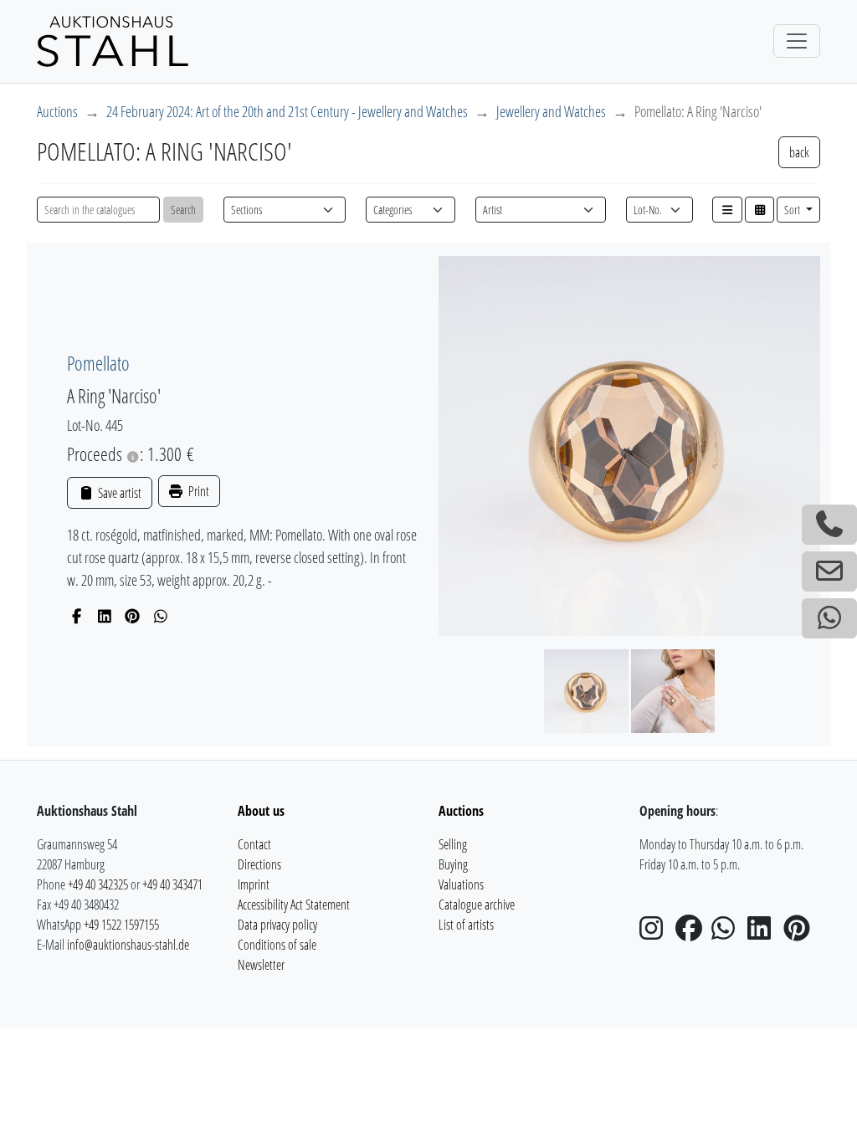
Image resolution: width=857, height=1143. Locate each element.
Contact (254, 844)
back (799, 152)
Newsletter (261, 965)
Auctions (57, 111)
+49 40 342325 (98, 884)
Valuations (461, 884)
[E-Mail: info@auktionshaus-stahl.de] (829, 571)
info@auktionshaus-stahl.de (128, 944)
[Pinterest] (132, 616)
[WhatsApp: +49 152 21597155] (829, 618)
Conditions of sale (277, 944)
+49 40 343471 (172, 884)
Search (183, 210)
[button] (727, 210)
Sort (793, 210)
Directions (259, 864)
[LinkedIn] (105, 616)
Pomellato (98, 363)
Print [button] (197, 491)
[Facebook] (76, 616)
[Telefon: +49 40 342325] (829, 525)
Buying (453, 864)
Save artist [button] (118, 493)
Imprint (253, 884)
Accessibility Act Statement (294, 904)
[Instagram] (656, 933)
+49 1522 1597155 (121, 924)
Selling (453, 844)
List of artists (466, 924)
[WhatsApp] (161, 616)
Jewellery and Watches (551, 111)
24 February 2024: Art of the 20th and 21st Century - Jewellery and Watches (287, 111)
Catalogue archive (477, 904)
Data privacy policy (277, 924)
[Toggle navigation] (796, 41)
